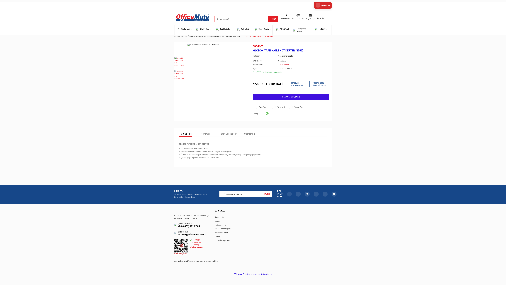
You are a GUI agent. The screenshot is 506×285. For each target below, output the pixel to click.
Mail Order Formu (221, 233)
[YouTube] (316, 194)
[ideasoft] (239, 274)
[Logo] (192, 17)
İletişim (217, 221)
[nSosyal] (334, 194)
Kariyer (217, 237)
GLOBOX (258, 45)
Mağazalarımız (220, 225)
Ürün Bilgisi (186, 134)
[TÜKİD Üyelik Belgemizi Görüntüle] (196, 242)
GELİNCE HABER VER (291, 97)
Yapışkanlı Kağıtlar (285, 56)
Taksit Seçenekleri (228, 134)
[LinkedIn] (325, 194)
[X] (307, 194)
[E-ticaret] (252, 274)
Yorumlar (205, 134)
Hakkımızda (219, 217)
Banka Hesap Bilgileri (223, 229)
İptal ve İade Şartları (222, 240)
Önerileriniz (249, 134)
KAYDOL (267, 194)
